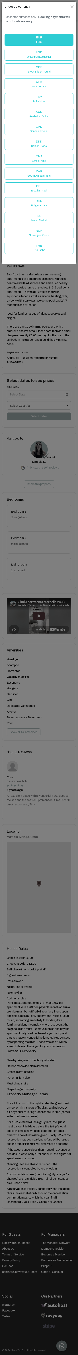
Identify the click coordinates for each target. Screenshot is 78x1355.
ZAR (39, 173)
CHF (39, 158)
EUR (39, 39)
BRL (39, 188)
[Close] (72, 7)
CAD (39, 129)
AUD (39, 114)
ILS (39, 218)
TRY (39, 99)
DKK (39, 143)
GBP (39, 69)
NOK (39, 233)
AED (39, 84)
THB (39, 247)
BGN (39, 203)
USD (39, 54)
